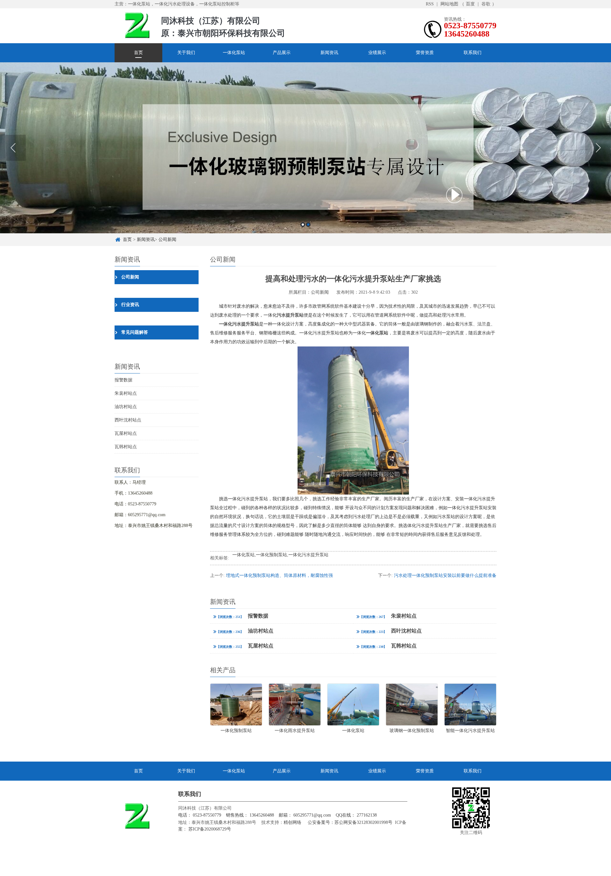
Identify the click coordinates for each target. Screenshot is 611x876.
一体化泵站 (234, 52)
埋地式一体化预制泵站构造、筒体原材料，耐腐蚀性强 (279, 575)
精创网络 (292, 822)
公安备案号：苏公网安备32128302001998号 (350, 822)
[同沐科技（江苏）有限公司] (137, 25)
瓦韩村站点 (126, 446)
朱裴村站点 (126, 393)
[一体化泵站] (305, 147)
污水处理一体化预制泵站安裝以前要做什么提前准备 (445, 575)
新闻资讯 (329, 52)
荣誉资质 (425, 52)
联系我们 (472, 52)
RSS (430, 4)
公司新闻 (167, 239)
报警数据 (123, 380)
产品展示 (282, 52)
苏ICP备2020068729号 (209, 829)
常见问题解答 (134, 332)
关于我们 (186, 52)
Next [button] (598, 148)
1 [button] (303, 224)
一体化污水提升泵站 (308, 554)
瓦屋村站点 (126, 433)
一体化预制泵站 (271, 554)
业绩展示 (377, 52)
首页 (138, 52)
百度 (470, 4)
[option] (305, 147)
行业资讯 (130, 304)
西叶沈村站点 (128, 420)
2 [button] (308, 224)
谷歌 (485, 4)
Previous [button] (13, 148)
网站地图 (449, 4)
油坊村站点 (126, 406)
